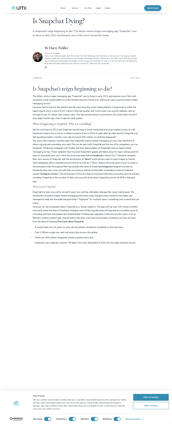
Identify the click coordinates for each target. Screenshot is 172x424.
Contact (107, 8)
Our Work (88, 8)
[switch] (72, 419)
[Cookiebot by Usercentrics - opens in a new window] (16, 419)
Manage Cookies (132, 419)
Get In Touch (152, 8)
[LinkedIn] (46, 67)
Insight (98, 8)
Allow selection (151, 405)
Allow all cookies (151, 397)
